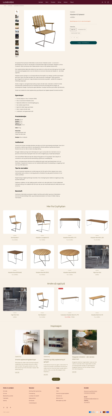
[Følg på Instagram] (7, 407)
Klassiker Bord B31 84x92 (15, 272)
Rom (47, 2)
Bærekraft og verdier (8, 395)
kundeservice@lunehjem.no (91, 398)
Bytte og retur (59, 398)
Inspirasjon (5, 398)
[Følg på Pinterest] (10, 407)
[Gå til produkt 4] (17, 24)
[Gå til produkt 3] (17, 20)
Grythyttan (72, 12)
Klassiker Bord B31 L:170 (69, 237)
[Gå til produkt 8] (17, 42)
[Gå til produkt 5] (17, 28)
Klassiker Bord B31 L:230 (97, 237)
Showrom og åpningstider (62, 393)
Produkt (53, 2)
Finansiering (32, 393)
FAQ (57, 391)
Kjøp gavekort (32, 398)
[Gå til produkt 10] (17, 52)
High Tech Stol (97, 272)
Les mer (17, 372)
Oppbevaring (18, 356)
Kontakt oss (59, 395)
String (59, 2)
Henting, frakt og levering (35, 391)
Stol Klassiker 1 (15, 237)
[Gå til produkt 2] (17, 16)
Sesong (5, 400)
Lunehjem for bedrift (34, 395)
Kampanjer (31, 400)
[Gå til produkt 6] (17, 31)
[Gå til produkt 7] (17, 36)
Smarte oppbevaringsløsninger (25, 359)
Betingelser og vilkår (61, 400)
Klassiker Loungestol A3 (42, 237)
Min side (5, 391)
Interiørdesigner (33, 403)
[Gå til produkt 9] (17, 48)
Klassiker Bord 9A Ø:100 (42, 272)
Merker (66, 2)
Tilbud (71, 2)
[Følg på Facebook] (3, 407)
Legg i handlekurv (83, 42)
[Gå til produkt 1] (17, 12)
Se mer (56, 379)
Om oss (5, 393)
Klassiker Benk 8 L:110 (97, 315)
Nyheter (41, 2)
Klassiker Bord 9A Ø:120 (69, 272)
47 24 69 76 (87, 402)
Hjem (5, 5)
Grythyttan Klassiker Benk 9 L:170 (70, 315)
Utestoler (10, 5)
